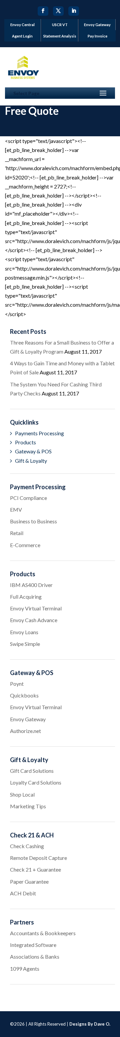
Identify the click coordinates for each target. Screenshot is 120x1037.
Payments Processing (39, 433)
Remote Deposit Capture (38, 858)
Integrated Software (33, 945)
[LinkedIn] (73, 11)
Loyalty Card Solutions (35, 782)
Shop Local (22, 794)
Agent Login (22, 36)
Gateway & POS (33, 451)
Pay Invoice (97, 36)
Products (25, 442)
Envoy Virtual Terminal (36, 608)
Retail (16, 533)
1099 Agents (24, 968)
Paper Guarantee (29, 881)
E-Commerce (25, 545)
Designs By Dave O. (89, 1024)
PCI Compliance (28, 498)
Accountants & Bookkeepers (43, 933)
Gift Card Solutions (32, 770)
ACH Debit (23, 893)
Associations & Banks (34, 956)
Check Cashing (27, 846)
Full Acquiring (26, 596)
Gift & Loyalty (31, 460)
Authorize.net (25, 731)
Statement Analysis (59, 36)
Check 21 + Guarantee (35, 869)
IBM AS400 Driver (31, 585)
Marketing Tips (28, 806)
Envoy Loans (24, 632)
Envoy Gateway (97, 24)
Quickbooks (24, 695)
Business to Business (33, 521)
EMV (16, 509)
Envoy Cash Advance (33, 620)
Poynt (17, 683)
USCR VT (60, 24)
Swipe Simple (25, 644)
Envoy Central (22, 24)
